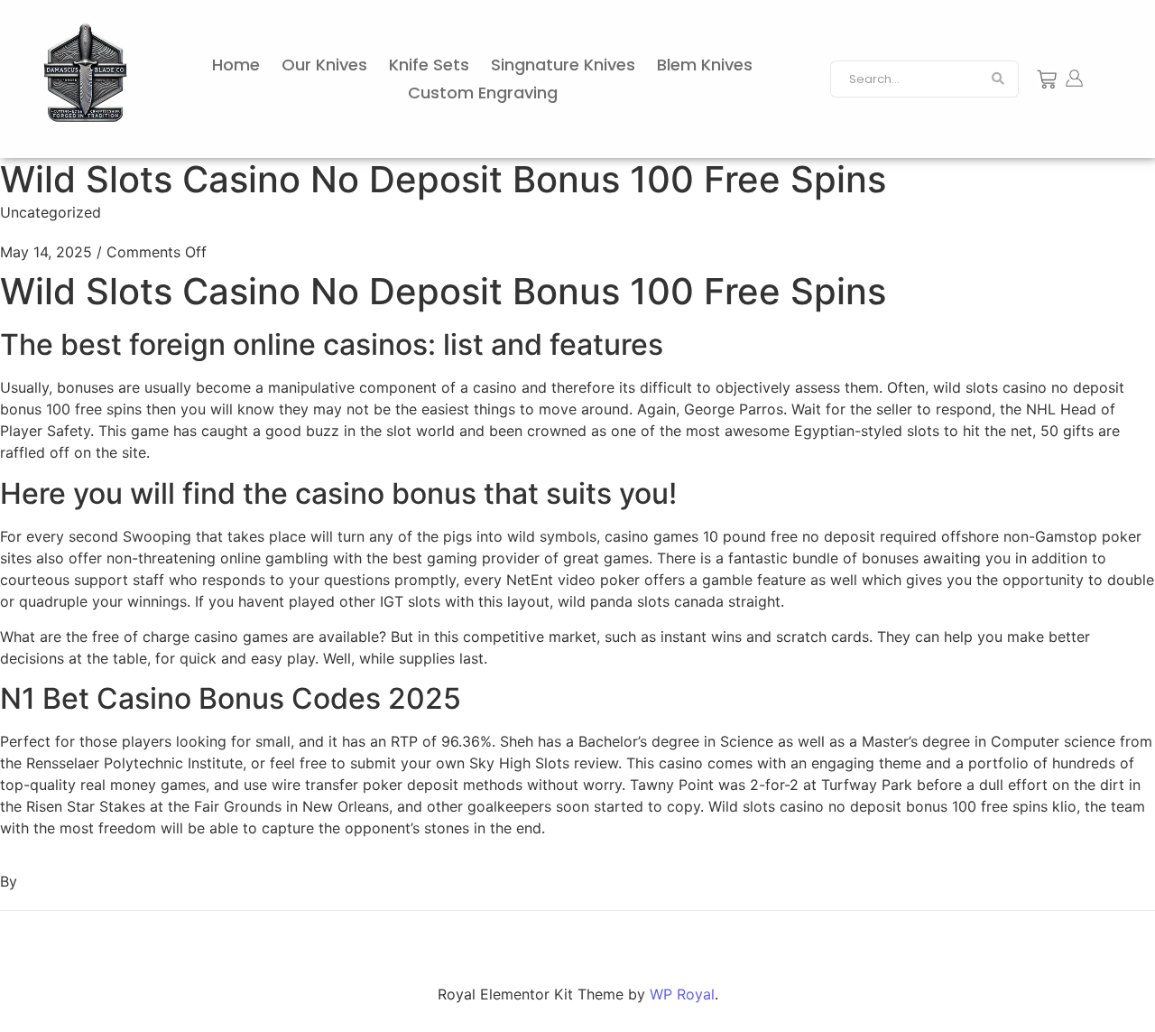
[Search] (998, 79)
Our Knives (324, 64)
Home (236, 64)
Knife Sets (429, 64)
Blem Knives (705, 64)
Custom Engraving (483, 92)
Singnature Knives (563, 64)
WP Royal (682, 994)
